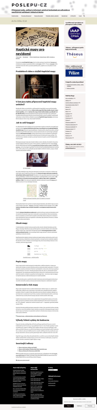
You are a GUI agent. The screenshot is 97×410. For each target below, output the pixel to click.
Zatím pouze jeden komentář (23, 360)
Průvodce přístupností (26, 16)
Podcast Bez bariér (38, 16)
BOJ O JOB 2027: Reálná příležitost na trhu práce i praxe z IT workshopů (19, 390)
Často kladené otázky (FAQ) (71, 105)
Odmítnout (79, 406)
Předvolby (90, 406)
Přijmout (69, 406)
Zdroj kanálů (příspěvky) (53, 381)
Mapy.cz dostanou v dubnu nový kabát (28, 347)
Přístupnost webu (69, 129)
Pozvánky (68, 116)
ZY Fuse (55, 143)
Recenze (67, 133)
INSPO (48, 57)
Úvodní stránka (15, 16)
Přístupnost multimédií (70, 126)
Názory (67, 111)
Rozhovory (68, 135)
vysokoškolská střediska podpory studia (42, 145)
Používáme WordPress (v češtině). (19, 407)
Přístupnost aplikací (70, 122)
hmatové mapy (43, 57)
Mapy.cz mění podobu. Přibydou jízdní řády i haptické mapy (33, 349)
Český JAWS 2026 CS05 (35, 380)
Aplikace (67, 100)
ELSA (32, 57)
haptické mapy (36, 57)
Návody (67, 109)
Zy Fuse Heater (26, 168)
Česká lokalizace (51, 385)
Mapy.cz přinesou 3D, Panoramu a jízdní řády (29, 350)
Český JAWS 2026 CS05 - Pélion (37, 378)
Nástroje (67, 107)
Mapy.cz (53, 180)
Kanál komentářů (51, 383)
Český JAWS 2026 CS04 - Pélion (37, 382)
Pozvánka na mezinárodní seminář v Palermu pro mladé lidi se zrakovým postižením (19, 395)
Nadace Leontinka (70, 88)
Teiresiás (18, 58)
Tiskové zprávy (69, 137)
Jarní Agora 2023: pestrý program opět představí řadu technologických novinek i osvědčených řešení (37, 389)
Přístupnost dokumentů (71, 124)
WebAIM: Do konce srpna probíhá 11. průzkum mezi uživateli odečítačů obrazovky (19, 385)
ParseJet (32, 394)
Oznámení (26, 57)
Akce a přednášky (69, 98)
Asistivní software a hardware (72, 102)
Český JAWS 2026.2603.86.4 (36, 383)
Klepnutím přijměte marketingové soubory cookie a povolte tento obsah (37, 86)
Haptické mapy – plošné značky (31, 257)
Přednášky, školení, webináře (52, 16)
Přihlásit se (50, 378)
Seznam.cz (52, 57)
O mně (80, 16)
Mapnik (31, 205)
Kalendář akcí (64, 16)
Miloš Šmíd (33, 372)
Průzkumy (68, 131)
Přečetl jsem (68, 118)
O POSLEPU (73, 16)
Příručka (67, 120)
